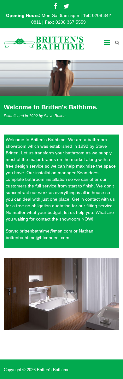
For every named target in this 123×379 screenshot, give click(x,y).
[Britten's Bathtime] (44, 42)
